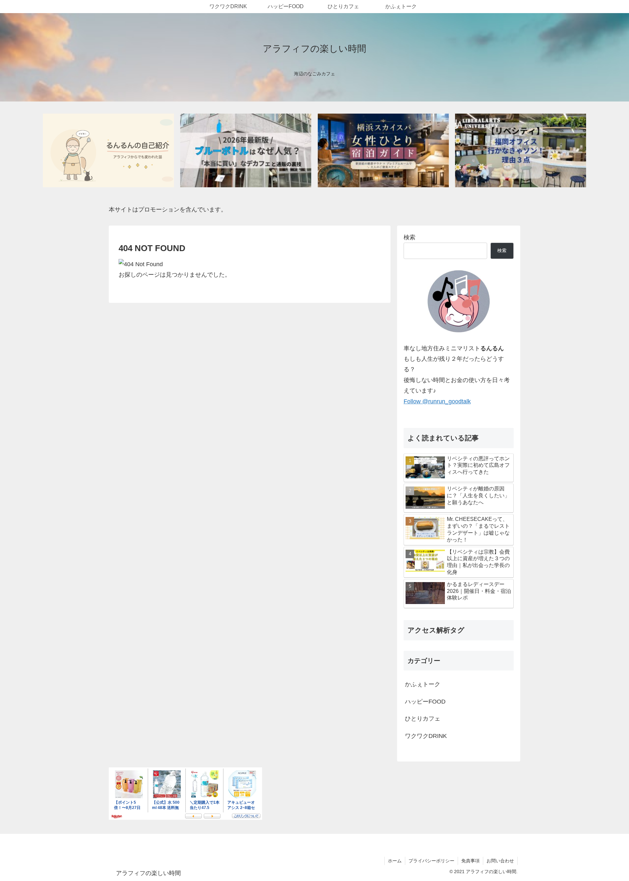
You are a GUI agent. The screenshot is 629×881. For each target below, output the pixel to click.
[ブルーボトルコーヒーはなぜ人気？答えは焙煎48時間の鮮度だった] (245, 150)
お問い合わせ (500, 860)
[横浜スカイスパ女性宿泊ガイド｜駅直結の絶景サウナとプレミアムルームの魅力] (383, 150)
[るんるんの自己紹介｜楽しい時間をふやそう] (108, 150)
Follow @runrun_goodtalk (437, 401)
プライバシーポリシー (431, 860)
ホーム (395, 860)
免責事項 (470, 860)
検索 (409, 237)
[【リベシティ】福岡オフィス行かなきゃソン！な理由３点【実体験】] (520, 150)
